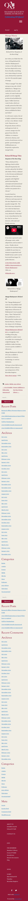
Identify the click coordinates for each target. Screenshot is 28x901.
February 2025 (5, 459)
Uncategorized (5, 592)
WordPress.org (5, 815)
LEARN (9, 874)
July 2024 (4, 472)
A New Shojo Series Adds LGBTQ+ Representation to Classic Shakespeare (13, 265)
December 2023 (6, 484)
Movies (3, 576)
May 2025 (4, 453)
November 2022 (6, 519)
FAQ (8, 860)
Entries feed (5, 808)
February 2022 (5, 548)
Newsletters (10, 855)
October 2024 (5, 468)
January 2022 (5, 551)
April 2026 (4, 440)
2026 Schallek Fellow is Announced (11, 428)
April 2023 (4, 506)
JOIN (8, 843)
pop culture (17, 384)
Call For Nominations (7, 421)
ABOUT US (10, 824)
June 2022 (4, 535)
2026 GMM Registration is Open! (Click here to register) (13, 417)
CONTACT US (11, 834)
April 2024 (4, 475)
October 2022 (5, 522)
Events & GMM (11, 853)
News (3, 579)
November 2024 (6, 465)
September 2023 (6, 491)
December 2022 (6, 516)
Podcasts (4, 582)
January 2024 (5, 481)
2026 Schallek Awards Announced (11, 425)
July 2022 (4, 532)
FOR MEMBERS (11, 848)
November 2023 (6, 487)
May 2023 (4, 503)
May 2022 (4, 538)
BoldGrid (16, 894)
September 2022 (6, 526)
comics (7, 384)
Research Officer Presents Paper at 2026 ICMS (13, 412)
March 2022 (5, 545)
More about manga (11, 375)
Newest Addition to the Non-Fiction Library (19, 390)
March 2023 (5, 510)
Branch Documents (13, 857)
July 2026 (4, 437)
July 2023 (4, 497)
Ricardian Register (12, 881)
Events (3, 569)
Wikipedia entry (10, 273)
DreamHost (18, 899)
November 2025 (6, 443)
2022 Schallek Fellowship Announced (7, 390)
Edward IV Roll (11, 829)
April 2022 (4, 541)
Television (4, 588)
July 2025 (4, 449)
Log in (3, 805)
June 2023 (4, 500)
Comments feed (6, 811)
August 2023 (5, 494)
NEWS (9, 869)
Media (11, 384)
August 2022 (5, 529)
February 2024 (5, 478)
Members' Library (12, 850)
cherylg (20, 30)
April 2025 (4, 456)
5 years (12, 30)
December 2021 (6, 554)
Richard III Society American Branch (14, 13)
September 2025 (6, 446)
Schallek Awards (12, 826)
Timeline (9, 879)
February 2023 (5, 513)
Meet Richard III (12, 876)
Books (3, 563)
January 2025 (5, 462)
